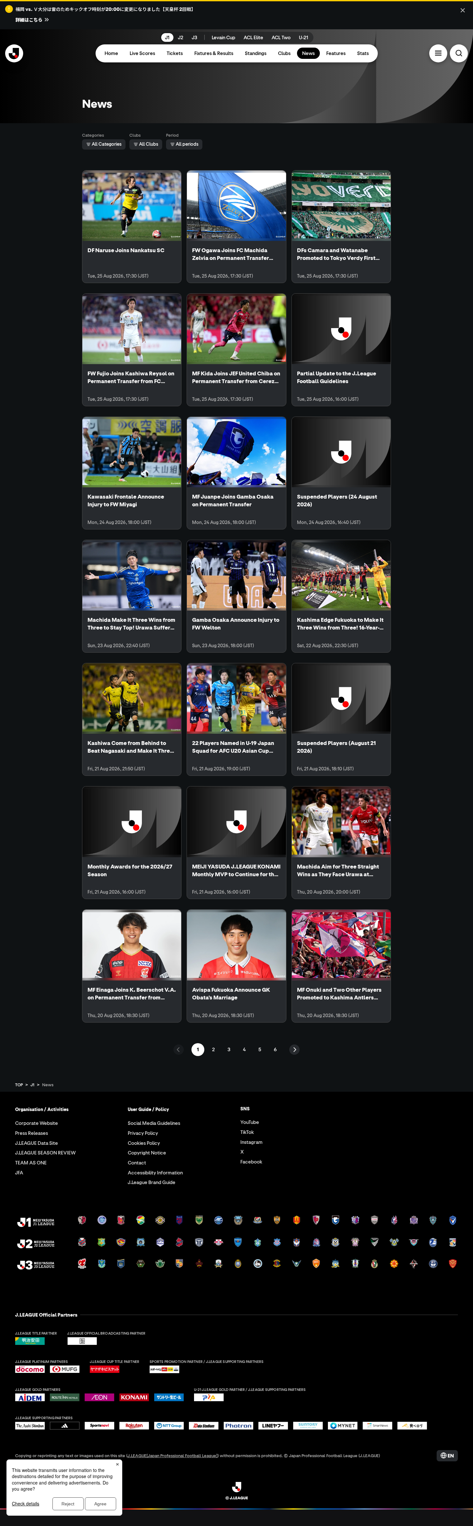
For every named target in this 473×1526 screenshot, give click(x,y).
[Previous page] (178, 1049)
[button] (438, 53)
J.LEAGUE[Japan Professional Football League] (172, 1455)
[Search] (459, 53)
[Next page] (294, 1049)
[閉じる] (463, 10)
